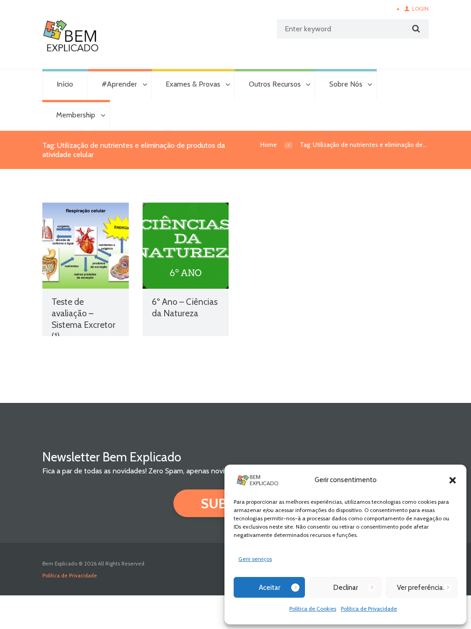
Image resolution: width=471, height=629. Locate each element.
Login (420, 8)
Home (268, 144)
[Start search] (415, 28)
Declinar (345, 587)
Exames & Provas (193, 84)
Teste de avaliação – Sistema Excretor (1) (83, 319)
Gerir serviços (255, 558)
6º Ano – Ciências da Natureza (185, 307)
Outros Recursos (275, 84)
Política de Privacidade (369, 608)
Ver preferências (421, 587)
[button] (452, 480)
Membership (75, 115)
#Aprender (119, 84)
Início (65, 84)
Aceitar (269, 587)
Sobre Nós (345, 84)
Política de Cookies (312, 608)
